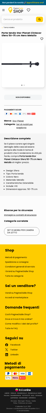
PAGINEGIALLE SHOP (35, 393)
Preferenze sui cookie (25, 403)
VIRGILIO (13, 393)
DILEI (32, 395)
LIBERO (7, 393)
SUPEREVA (32, 398)
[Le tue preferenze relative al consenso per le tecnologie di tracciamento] (41, 408)
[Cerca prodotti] (39, 19)
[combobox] (23, 19)
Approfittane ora (34, 2)
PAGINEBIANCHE (15, 395)
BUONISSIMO (23, 398)
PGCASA (6, 395)
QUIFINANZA (14, 398)
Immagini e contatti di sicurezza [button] (20, 215)
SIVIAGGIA (38, 395)
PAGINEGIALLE (22, 393)
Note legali (21, 401)
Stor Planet (18, 120)
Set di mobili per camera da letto (20, 231)
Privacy (28, 401)
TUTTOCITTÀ (26, 395)
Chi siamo (14, 401)
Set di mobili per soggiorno (24, 126)
